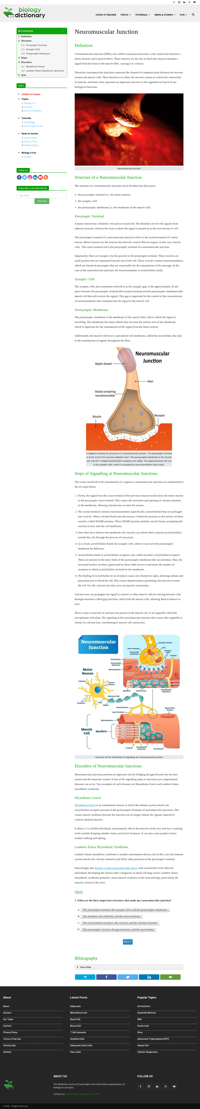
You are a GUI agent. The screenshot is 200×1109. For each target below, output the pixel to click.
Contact (7, 1026)
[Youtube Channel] (40, 177)
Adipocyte (75, 1006)
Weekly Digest (31, 145)
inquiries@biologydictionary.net (82, 1093)
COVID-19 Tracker (106, 14)
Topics (124, 14)
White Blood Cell (78, 1013)
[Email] (170, 977)
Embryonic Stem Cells (81, 1045)
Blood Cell (75, 1026)
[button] (193, 15)
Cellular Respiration (147, 1052)
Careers (7, 1013)
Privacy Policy (10, 1032)
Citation (7, 1052)
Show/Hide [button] (85, 967)
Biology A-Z (30, 103)
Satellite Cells (77, 1039)
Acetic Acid (143, 1026)
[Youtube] (194, 2)
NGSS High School (33, 126)
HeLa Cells (75, 1052)
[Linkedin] (184, 2)
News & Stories (164, 14)
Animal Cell (143, 1045)
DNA (139, 1019)
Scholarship (9, 1045)
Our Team (8, 1019)
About (6, 1006)
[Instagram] (179, 2)
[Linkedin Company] (35, 177)
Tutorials (141, 14)
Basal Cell (75, 1019)
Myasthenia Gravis (85, 805)
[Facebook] (174, 2)
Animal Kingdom (33, 110)
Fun (182, 14)
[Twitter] (189, 2)
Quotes (28, 156)
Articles (28, 106)
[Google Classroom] (85, 977)
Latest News (30, 137)
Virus (140, 1032)
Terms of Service (12, 1039)
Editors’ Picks (31, 141)
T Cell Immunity (78, 1032)
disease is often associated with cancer (116, 868)
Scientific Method (146, 1013)
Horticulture (143, 1006)
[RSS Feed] (45, 177)
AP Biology (29, 122)
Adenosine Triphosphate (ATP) (153, 1039)
